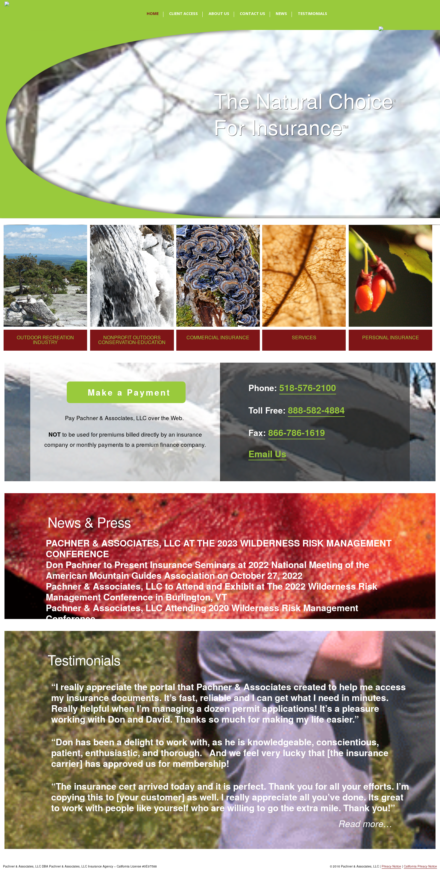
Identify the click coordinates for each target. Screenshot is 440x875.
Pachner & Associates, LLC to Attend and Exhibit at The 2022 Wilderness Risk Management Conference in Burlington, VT (211, 591)
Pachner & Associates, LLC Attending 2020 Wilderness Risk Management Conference (202, 613)
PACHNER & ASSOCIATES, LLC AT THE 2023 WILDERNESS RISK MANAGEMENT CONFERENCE (219, 548)
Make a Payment (129, 392)
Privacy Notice (391, 866)
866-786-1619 (296, 432)
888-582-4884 (316, 409)
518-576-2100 (307, 387)
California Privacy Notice (420, 866)
